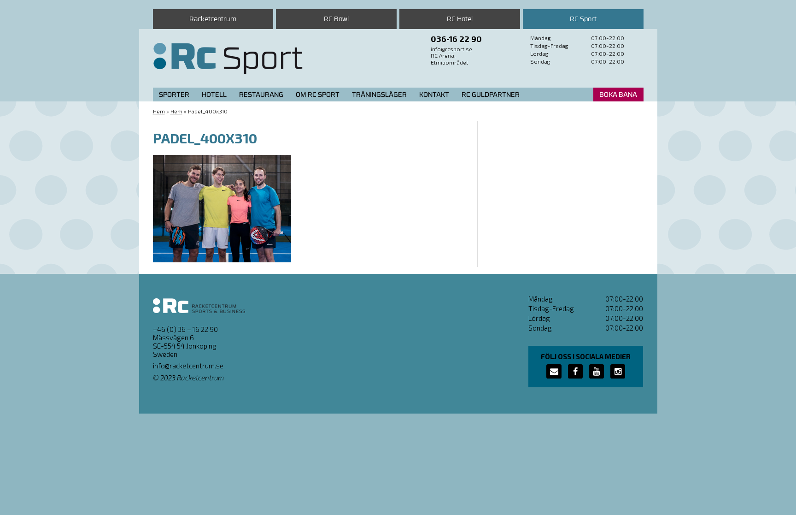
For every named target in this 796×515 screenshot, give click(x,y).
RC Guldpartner (491, 95)
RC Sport (583, 19)
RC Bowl (336, 19)
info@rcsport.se (451, 49)
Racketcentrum (212, 19)
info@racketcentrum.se (188, 365)
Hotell (214, 95)
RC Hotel (460, 19)
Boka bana (618, 95)
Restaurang (261, 95)
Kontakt (434, 95)
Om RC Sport (317, 95)
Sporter (174, 95)
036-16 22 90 (456, 39)
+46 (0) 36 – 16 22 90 (185, 329)
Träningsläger (379, 95)
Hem (159, 111)
